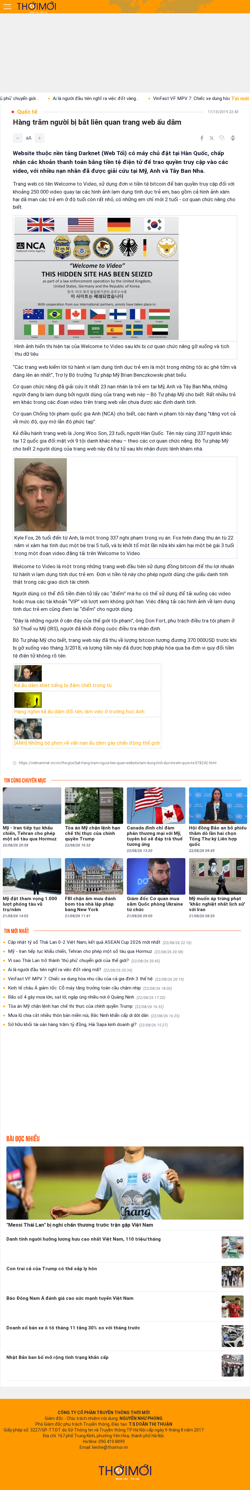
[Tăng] (40, 138)
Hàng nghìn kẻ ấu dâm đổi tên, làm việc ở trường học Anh (79, 711)
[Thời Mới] (125, 1472)
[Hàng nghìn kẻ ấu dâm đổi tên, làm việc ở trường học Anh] (87, 700)
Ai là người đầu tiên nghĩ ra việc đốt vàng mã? (70, 969)
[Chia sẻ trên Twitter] (211, 138)
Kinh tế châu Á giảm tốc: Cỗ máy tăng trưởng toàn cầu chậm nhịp (90, 988)
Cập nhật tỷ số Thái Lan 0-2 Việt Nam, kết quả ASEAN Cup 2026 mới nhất (99, 942)
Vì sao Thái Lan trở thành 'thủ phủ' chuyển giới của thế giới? (84, 960)
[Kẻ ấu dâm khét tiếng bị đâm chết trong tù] (87, 673)
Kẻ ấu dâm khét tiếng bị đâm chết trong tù (63, 685)
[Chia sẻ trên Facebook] (201, 138)
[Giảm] (18, 138)
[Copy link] (222, 138)
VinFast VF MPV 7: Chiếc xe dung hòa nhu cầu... (173, 98)
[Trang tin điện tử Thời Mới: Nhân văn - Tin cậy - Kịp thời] (37, 7)
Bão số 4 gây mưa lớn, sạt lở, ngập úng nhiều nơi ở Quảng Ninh (86, 997)
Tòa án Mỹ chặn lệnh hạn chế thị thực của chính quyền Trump (86, 1006)
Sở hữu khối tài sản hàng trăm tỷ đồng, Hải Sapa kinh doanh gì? (88, 1024)
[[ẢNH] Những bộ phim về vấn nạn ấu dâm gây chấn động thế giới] (87, 728)
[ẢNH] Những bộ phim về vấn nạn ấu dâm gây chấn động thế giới (87, 743)
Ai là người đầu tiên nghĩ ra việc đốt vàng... (67, 98)
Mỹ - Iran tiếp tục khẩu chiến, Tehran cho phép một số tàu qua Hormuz (95, 951)
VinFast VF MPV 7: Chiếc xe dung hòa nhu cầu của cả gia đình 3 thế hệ (96, 979)
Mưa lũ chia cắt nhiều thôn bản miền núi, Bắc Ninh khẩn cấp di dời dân (94, 1015)
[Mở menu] (7, 7)
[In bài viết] (233, 138)
